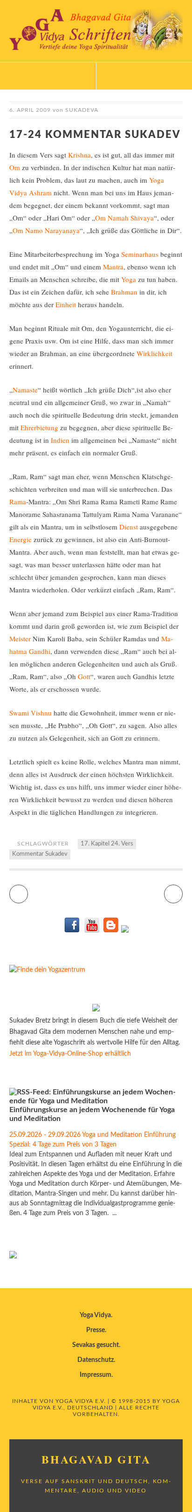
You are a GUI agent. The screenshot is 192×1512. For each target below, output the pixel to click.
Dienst (128, 526)
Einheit (65, 304)
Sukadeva (81, 110)
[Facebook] (72, 931)
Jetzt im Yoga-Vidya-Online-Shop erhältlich (70, 1054)
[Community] (125, 931)
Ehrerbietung (39, 427)
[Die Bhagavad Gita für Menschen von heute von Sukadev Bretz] (96, 1009)
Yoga (128, 279)
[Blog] (110, 931)
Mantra (113, 266)
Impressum (95, 1375)
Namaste (25, 389)
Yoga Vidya (95, 1315)
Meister (20, 638)
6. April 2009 (30, 110)
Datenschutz (95, 1360)
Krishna (79, 154)
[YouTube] (91, 931)
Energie (20, 539)
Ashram (40, 192)
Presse (95, 1330)
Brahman (124, 291)
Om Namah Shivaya (124, 217)
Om (14, 167)
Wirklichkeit (154, 353)
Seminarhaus (139, 254)
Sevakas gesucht (95, 1345)
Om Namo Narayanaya (46, 230)
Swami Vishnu (30, 712)
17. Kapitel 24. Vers (107, 844)
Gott (84, 676)
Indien (60, 440)
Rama (17, 501)
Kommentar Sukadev (40, 854)
